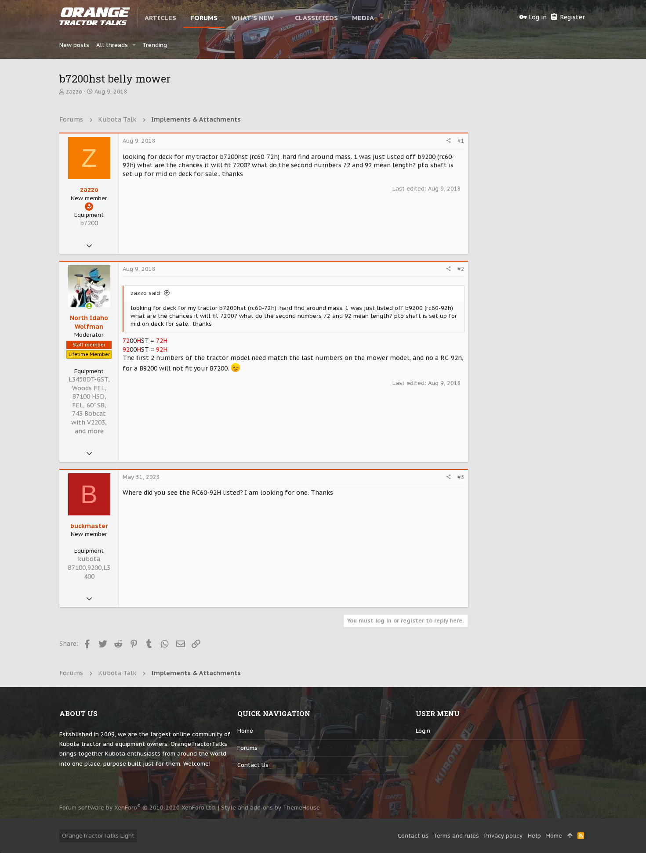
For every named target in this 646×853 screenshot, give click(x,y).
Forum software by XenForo (137, 807)
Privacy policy (503, 835)
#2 (461, 269)
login (423, 730)
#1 (461, 140)
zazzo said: (146, 293)
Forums (247, 748)
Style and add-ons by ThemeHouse (270, 807)
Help (534, 835)
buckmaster (89, 526)
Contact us (253, 765)
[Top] (570, 835)
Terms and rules (456, 835)
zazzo (74, 91)
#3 (461, 477)
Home (245, 730)
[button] (282, 18)
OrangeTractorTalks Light (98, 835)
